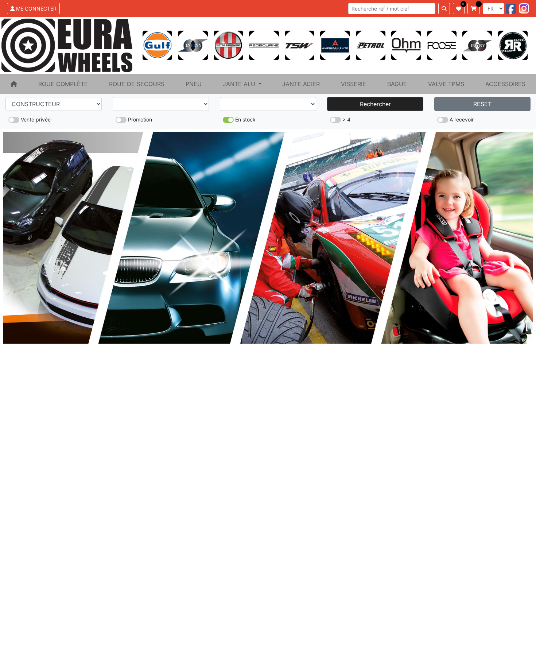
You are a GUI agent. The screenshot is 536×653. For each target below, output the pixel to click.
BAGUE (397, 84)
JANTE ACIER (301, 84)
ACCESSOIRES (505, 84)
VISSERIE (353, 84)
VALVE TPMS (446, 84)
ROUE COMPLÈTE (63, 84)
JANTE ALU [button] (240, 84)
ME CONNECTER (36, 8)
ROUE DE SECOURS (136, 84)
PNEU (194, 84)
